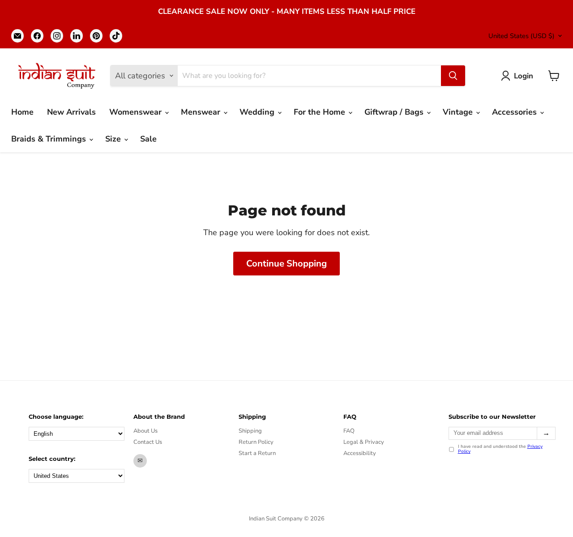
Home (22, 112)
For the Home (320, 112)
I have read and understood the (500, 449)
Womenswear (136, 112)
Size (114, 138)
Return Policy (256, 442)
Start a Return (257, 453)
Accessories (515, 112)
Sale (148, 138)
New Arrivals (71, 112)
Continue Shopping (286, 264)
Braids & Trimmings (49, 138)
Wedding (258, 112)
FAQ (349, 431)
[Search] (453, 75)
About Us (145, 431)
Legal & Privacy (363, 442)
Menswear (201, 112)
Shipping (250, 431)
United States (521, 35)
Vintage (459, 112)
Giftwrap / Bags (395, 112)
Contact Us (147, 442)
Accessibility (359, 453)
